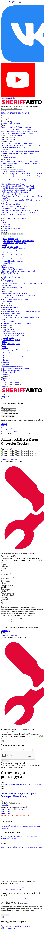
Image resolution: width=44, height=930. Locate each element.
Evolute (5, 182)
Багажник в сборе (9, 293)
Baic (4, 174)
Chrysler (39, 176)
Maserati (6, 200)
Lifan (27, 196)
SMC (4, 344)
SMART (35, 210)
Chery (18, 176)
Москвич (6, 226)
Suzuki (27, 212)
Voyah (23, 218)
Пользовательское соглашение (12, 899)
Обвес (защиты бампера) (12, 317)
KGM (16, 194)
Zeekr (9, 224)
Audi (23, 172)
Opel (10, 204)
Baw (8, 174)
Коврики (4, 374)
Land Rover (16, 196)
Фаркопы (4, 230)
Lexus (23, 196)
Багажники (5, 289)
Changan (12, 176)
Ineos (12, 190)
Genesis (14, 186)
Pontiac (18, 206)
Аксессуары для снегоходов (11, 143)
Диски (5, 358)
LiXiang (39, 196)
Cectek (21, 334)
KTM (12, 340)
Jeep (17, 192)
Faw (4, 184)
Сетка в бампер (8, 321)
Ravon (9, 208)
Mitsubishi (37, 200)
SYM (18, 344)
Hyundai (32, 188)
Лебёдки (6, 360)
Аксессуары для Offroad (12, 350)
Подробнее (5, 805)
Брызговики (5, 161)
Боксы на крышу (22, 293)
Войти (13, 98)
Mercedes (11, 261)
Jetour (22, 192)
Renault (15, 208)
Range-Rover (7, 269)
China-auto (32, 176)
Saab (4, 210)
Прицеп (31, 143)
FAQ (11, 2)
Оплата (16, 2)
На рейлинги (29, 129)
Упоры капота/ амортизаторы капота (27, 163)
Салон (5, 380)
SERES (12, 210)
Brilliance (30, 174)
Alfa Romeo (16, 172)
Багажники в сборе (8, 127)
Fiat (7, 184)
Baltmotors (6, 332)
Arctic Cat (10, 330)
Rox (24, 208)
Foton (22, 184)
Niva (10, 263)
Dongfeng (30, 180)
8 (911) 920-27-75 (22, 113)
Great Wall (30, 186)
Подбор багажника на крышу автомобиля (19, 295)
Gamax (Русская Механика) (13, 336)
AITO (9, 172)
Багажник (6, 378)
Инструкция (5, 631)
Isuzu (22, 190)
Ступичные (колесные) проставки (16, 368)
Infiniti (17, 190)
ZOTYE (10, 281)
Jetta (26, 192)
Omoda (5, 204)
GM (19, 186)
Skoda (22, 210)
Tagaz (4, 214)
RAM (5, 208)
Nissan (5, 202)
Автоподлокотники (8, 139)
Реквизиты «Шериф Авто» (11, 889)
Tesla (17, 214)
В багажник (5, 157)
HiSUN (5, 338)
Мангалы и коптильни (11, 313)
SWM (32, 212)
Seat (7, 210)
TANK (9, 273)
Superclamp (6, 386)
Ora (13, 204)
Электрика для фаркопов (12, 287)
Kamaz (10, 194)
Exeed (10, 182)
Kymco (17, 340)
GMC (23, 186)
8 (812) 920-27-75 (7, 113)
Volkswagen (11, 218)
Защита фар (15, 161)
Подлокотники (14, 839)
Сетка (10, 163)
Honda (19, 188)
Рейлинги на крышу (24, 127)
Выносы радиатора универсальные (16, 356)
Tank (9, 214)
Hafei (5, 188)
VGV (5, 218)
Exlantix (16, 182)
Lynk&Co (4, 198)
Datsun (18, 180)
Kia (20, 194)
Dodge (24, 180)
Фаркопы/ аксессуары (11, 370)
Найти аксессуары (8, 416)
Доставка (23, 2)
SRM (8, 212)
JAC (3, 192)
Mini (31, 200)
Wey (4, 220)
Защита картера (7, 165)
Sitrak (18, 210)
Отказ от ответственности (28, 901)
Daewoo (6, 180)
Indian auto (6, 190)
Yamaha (5, 348)
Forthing (16, 184)
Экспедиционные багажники (12, 129)
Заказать (5, 761)
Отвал (25, 143)
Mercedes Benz (20, 200)
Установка (5, 2)
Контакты (31, 2)
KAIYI (5, 194)
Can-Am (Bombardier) (11, 334)
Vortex (19, 277)
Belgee (12, 174)
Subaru (21, 212)
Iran (8, 253)
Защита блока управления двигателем (16, 311)
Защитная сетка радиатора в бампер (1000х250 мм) (18, 795)
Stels (8, 344)
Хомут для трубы (9, 372)
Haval (14, 188)
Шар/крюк (7, 285)
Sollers (3, 212)
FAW (4, 247)
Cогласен (5, 915)
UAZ (5, 216)
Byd (40, 174)
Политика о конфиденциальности (17, 900)
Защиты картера (7, 837)
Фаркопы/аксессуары (17, 147)
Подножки (25, 837)
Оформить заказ (24, 926)
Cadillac (5, 176)
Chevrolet (24, 176)
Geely (9, 186)
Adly (4, 330)
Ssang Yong (14, 212)
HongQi (25, 188)
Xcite (5, 222)
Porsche (24, 206)
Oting (18, 204)
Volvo (18, 218)
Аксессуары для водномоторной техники (17, 351)
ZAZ (4, 224)
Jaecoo (8, 192)
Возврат (4, 4)
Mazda (11, 200)
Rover (20, 208)
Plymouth (11, 206)
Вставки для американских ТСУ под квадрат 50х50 (22, 283)
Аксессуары (18, 135)
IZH (30, 190)
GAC (5, 186)
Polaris (4, 342)
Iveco (26, 190)
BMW (24, 174)
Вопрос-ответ (20, 826)
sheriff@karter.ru (36, 848)
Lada (4, 196)
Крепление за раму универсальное (14, 151)
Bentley (18, 174)
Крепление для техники (10, 382)
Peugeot (5, 206)
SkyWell (28, 210)
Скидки (38, 2)
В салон (13, 157)
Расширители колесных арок (12, 145)
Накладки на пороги (25, 153)
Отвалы (6, 362)
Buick (36, 174)
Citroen (3, 178)
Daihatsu (12, 180)
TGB (4, 346)
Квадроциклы (6, 325)
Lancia (8, 196)
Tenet (13, 214)
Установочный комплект (10, 123)
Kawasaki (6, 340)
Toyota (22, 214)
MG (27, 200)
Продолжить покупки (9, 926)
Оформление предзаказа (10, 459)
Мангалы (23, 161)
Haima (9, 188)
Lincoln (32, 196)
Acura (4, 172)
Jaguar (13, 192)
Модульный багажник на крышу (13, 131)
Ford (11, 184)
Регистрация (6, 98)
